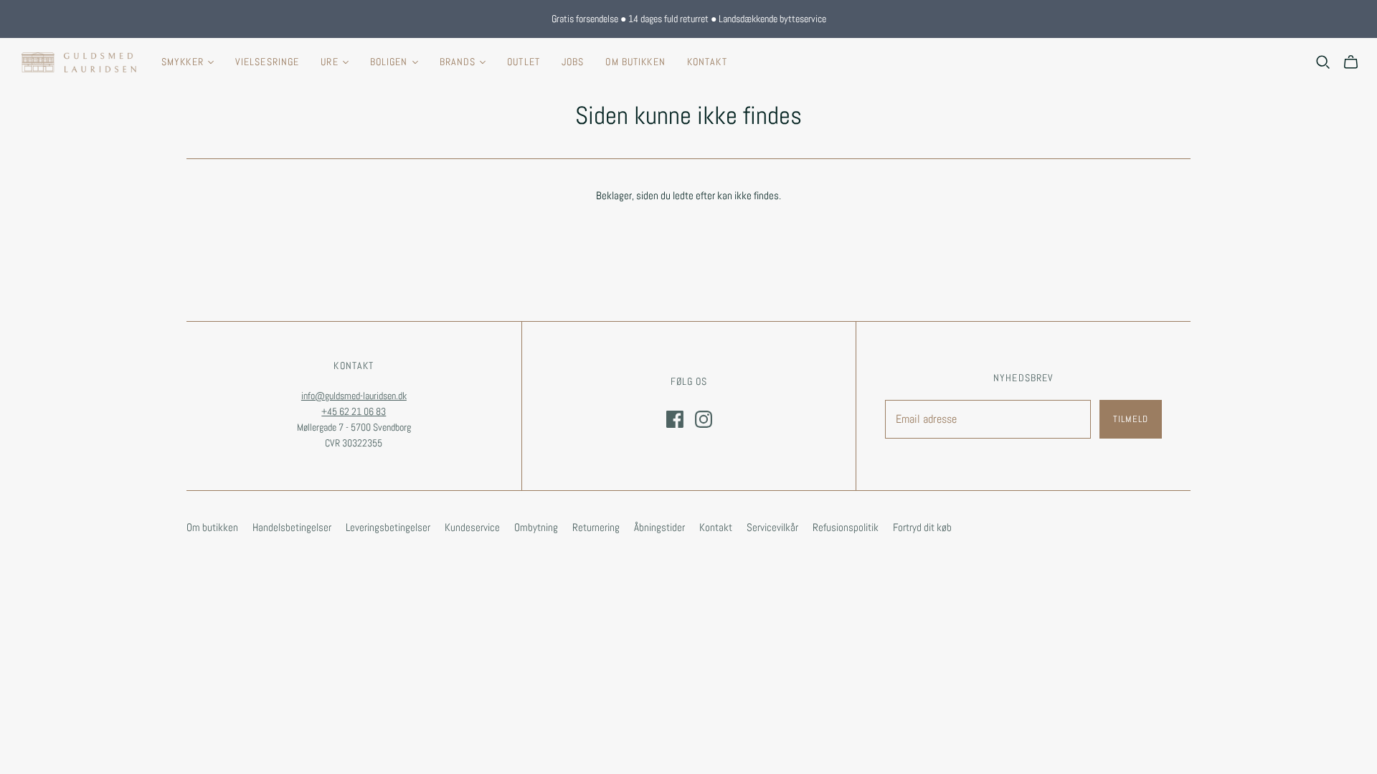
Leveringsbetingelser (388, 527)
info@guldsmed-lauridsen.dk (354, 395)
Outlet (523, 61)
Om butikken (635, 61)
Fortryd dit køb (922, 527)
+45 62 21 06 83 (353, 411)
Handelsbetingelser (291, 527)
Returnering (596, 527)
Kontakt (707, 61)
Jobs (573, 61)
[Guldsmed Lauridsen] (79, 62)
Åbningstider (659, 527)
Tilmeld (1130, 419)
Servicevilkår (772, 527)
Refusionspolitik (846, 527)
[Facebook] (674, 419)
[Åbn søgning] (1323, 62)
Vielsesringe (267, 61)
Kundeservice (472, 527)
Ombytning (536, 527)
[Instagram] (703, 419)
